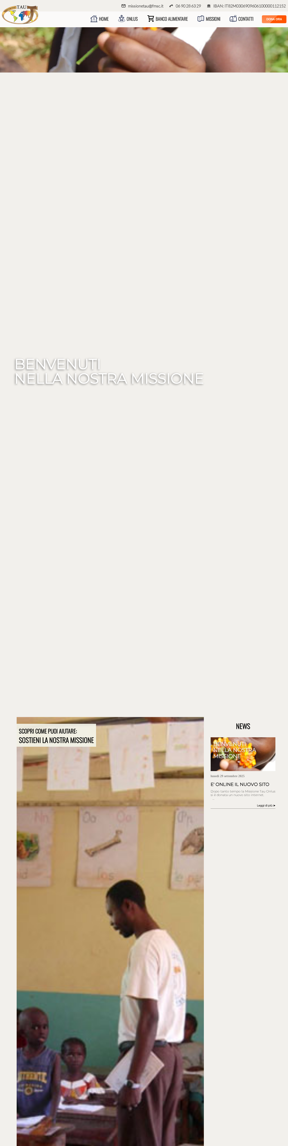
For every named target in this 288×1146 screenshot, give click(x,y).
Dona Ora (274, 19)
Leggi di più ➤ (266, 805)
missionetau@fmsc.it (145, 5)
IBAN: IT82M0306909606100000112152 (249, 5)
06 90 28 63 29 (188, 5)
